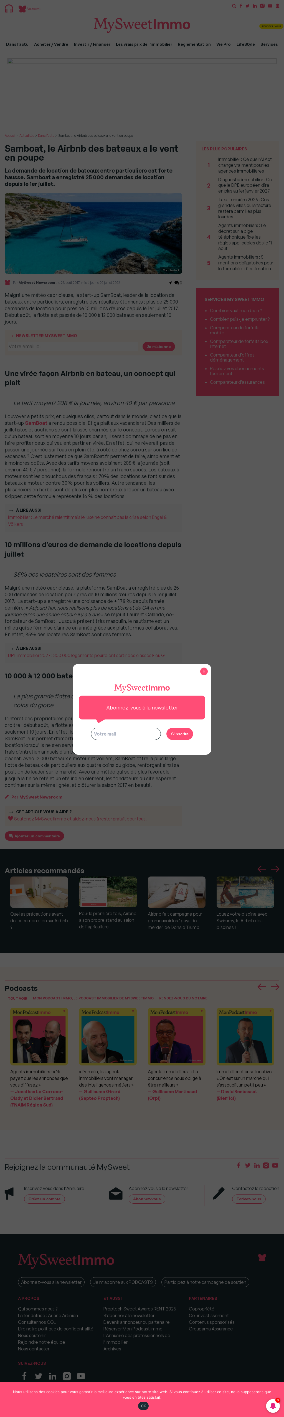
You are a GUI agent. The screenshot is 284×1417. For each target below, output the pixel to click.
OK (143, 1406)
